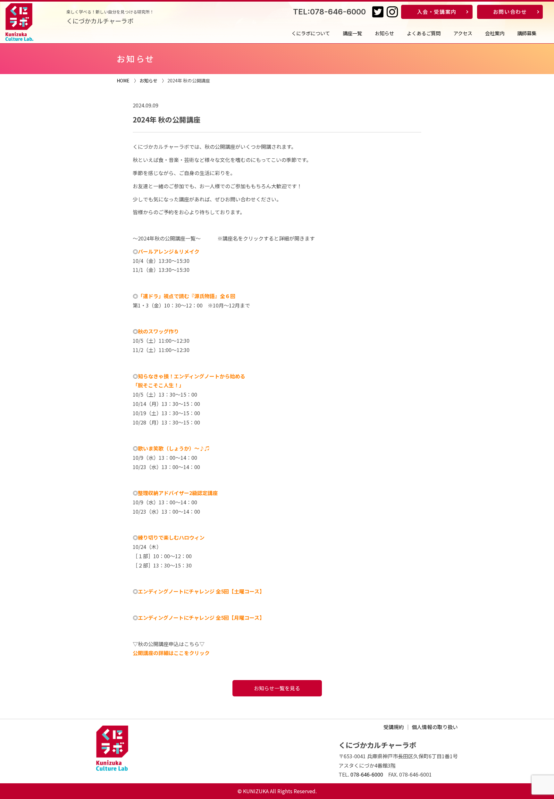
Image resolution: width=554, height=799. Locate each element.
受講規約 (393, 727)
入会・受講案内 (437, 11)
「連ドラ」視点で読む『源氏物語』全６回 (186, 296)
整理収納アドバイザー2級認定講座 (178, 493)
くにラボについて (310, 33)
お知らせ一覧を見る (277, 688)
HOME (123, 80)
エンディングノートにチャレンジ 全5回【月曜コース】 (201, 617)
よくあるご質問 (424, 33)
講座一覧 (352, 33)
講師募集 (526, 33)
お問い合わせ (510, 11)
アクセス (462, 33)
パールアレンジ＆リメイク (168, 251)
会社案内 (494, 33)
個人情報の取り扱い (435, 727)
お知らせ (384, 33)
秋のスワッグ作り (158, 331)
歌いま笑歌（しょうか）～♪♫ (174, 448)
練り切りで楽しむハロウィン (171, 537)
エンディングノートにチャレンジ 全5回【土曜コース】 (201, 591)
